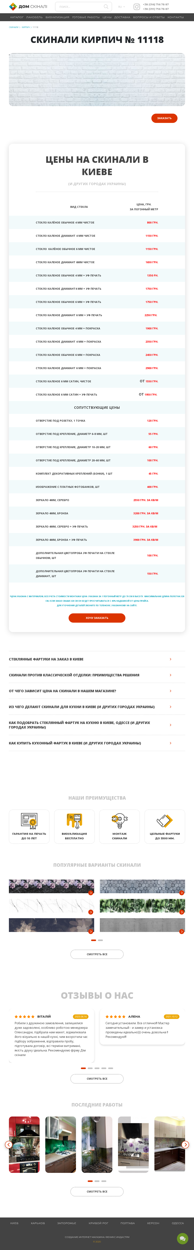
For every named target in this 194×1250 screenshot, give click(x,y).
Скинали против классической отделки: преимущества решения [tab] (74, 675)
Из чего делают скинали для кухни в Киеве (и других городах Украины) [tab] (82, 707)
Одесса (178, 1223)
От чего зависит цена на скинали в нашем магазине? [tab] (62, 691)
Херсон (153, 1223)
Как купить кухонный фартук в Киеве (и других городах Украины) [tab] (75, 743)
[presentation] (9, 1144)
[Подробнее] (90, 892)
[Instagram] (137, 6)
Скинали (13, 27)
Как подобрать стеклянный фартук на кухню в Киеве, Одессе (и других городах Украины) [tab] (79, 724)
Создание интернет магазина (85, 1237)
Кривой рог (98, 1223)
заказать (164, 118)
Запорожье (66, 1223)
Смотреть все (97, 954)
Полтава (127, 1223)
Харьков (38, 1223)
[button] (83, 1068)
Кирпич (25, 27)
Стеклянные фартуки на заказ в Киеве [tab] (46, 659)
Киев (14, 1223)
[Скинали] (30, 6)
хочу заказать (97, 618)
